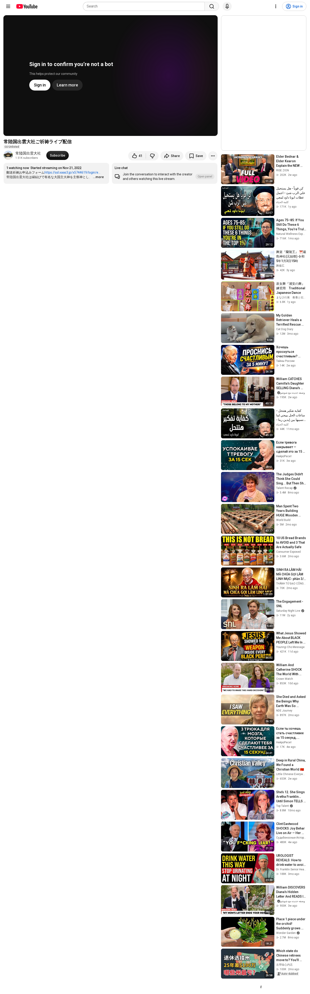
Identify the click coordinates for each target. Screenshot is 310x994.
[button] (164, 173)
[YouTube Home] (27, 6)
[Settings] (275, 6)
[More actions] (212, 155)
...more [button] (98, 177)
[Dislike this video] (152, 155)
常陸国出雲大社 (28, 153)
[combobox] (145, 6)
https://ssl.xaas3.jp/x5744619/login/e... (72, 172)
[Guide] (8, 6)
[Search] (211, 6)
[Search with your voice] (227, 6)
